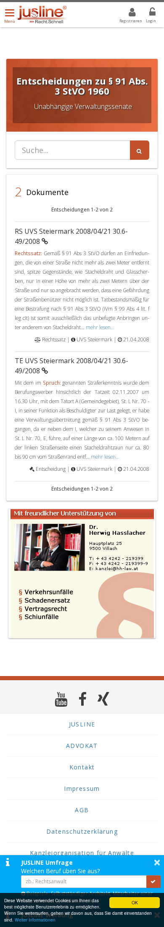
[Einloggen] (147, 13)
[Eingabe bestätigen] (153, 881)
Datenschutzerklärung (82, 831)
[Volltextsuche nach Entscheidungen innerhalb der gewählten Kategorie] (139, 150)
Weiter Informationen (35, 919)
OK (135, 902)
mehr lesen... (100, 327)
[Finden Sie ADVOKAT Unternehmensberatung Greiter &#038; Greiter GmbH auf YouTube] (61, 699)
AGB (82, 810)
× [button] (157, 862)
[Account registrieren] (126, 13)
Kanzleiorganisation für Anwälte (82, 853)
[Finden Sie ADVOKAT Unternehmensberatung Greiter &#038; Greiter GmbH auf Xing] (104, 699)
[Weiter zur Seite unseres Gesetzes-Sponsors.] (82, 573)
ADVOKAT (82, 746)
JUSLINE (82, 724)
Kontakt (82, 767)
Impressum (82, 788)
